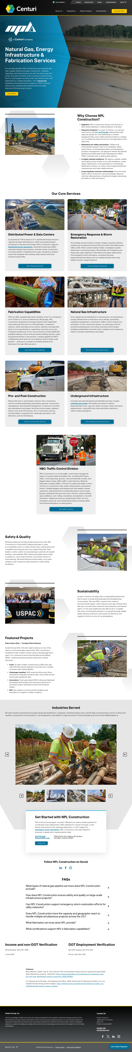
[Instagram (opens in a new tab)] (70, 868)
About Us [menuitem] (58, 11)
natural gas (42, 81)
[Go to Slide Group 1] (35, 796)
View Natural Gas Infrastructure (97, 350)
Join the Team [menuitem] (119, 11)
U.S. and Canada (101, 132)
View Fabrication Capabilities (35, 350)
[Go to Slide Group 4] (96, 796)
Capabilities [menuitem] (71, 11)
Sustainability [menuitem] (101, 11)
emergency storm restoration (47, 830)
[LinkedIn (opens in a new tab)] (61, 868)
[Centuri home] (21, 9)
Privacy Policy (60, 1047)
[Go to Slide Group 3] (76, 796)
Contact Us (41, 843)
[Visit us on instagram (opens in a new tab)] (119, 1036)
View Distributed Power (35, 266)
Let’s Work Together (119, 1047)
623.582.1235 (101, 1028)
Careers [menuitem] (99, 2)
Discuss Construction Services (35, 422)
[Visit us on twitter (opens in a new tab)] (108, 1036)
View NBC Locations (66, 509)
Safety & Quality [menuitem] (85, 11)
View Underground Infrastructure (97, 422)
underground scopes (79, 403)
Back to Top (10, 1047)
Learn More (12, 94)
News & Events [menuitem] (89, 2)
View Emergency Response (97, 266)
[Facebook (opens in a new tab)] (66, 868)
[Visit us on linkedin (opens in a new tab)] (113, 1036)
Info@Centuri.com (103, 1030)
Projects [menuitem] (78, 2)
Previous (7, 754)
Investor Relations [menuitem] (111, 2)
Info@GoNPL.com (42, 838)
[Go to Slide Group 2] (56, 796)
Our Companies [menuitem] (60, 2)
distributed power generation (20, 247)
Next (125, 754)
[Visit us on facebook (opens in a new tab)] (103, 1036)
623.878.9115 (40, 836)
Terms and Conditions (74, 1047)
